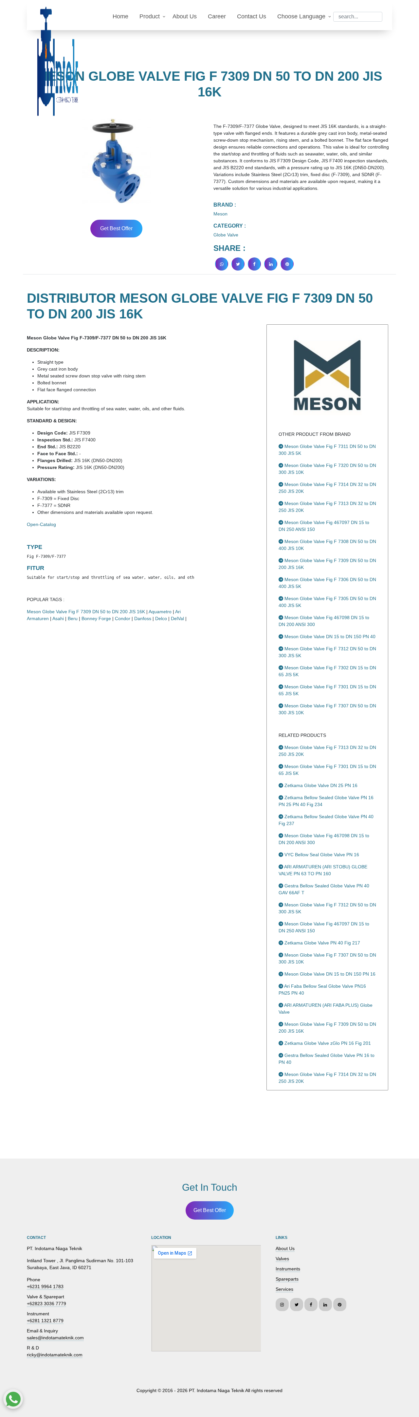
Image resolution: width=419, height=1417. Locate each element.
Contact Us (251, 16)
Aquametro (160, 611)
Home (120, 16)
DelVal (177, 618)
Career (217, 16)
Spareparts (287, 1279)
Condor (122, 618)
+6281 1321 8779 (45, 1320)
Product (149, 16)
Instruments (288, 1268)
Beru (73, 618)
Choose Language (301, 16)
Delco (161, 618)
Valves (282, 1258)
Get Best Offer (116, 228)
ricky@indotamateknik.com (54, 1354)
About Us (185, 16)
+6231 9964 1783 (45, 1286)
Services (284, 1289)
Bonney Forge (96, 618)
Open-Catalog (41, 524)
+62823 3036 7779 (46, 1303)
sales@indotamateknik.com (55, 1337)
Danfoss (142, 618)
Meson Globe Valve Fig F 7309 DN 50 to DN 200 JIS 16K (86, 611)
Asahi (58, 618)
